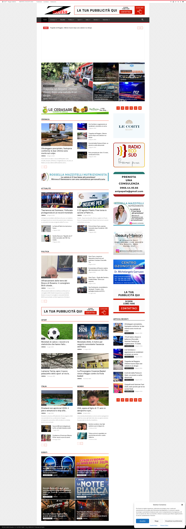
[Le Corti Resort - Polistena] (129, 125)
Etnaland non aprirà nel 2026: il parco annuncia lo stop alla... (55, 409)
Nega (156, 521)
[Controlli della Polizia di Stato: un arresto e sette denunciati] (82, 145)
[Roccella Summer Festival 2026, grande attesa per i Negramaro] (58, 510)
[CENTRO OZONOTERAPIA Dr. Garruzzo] (129, 272)
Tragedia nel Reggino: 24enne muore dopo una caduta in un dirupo (98, 135)
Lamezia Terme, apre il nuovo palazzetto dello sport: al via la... (55, 372)
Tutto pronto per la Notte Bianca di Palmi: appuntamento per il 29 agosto (91, 493)
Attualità (62, 20)
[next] (141, 28)
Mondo (96, 20)
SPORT (44, 320)
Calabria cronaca (49, 85)
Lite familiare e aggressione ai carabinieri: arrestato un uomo (134, 352)
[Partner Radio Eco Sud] (129, 155)
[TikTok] (176, 1)
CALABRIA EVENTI (47, 475)
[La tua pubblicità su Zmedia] (75, 311)
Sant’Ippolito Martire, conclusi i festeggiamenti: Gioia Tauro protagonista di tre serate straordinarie (92, 514)
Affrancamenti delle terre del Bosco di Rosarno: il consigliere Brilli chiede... (55, 283)
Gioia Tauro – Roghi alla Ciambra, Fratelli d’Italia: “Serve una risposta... (99, 279)
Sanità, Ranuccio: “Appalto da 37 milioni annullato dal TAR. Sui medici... (62, 238)
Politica (70, 20)
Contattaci (46, 1)
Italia (87, 20)
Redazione (53, 1)
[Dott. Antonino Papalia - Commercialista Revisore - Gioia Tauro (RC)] (129, 184)
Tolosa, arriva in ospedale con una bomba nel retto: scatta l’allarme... (97, 435)
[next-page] (45, 167)
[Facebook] (171, 1)
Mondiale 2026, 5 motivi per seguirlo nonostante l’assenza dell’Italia (90, 344)
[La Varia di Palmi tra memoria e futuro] (46, 228)
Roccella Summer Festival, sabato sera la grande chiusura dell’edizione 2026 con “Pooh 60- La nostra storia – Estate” (57, 491)
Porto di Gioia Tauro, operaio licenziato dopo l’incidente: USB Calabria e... (98, 228)
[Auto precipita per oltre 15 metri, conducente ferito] (106, 72)
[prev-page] (42, 167)
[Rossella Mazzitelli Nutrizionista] (75, 177)
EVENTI (44, 452)
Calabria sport (45, 368)
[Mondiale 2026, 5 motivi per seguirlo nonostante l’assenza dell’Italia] (93, 331)
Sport (79, 20)
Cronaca (52, 20)
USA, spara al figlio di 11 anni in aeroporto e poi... (91, 409)
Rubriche (105, 20)
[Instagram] (173, 1)
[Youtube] (183, 1)
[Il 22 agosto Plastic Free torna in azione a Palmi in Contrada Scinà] (93, 200)
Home (45, 20)
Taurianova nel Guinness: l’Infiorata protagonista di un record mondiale (57, 211)
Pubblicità (39, 1)
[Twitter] (178, 1)
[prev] (138, 28)
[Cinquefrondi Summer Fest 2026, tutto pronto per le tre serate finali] (92, 467)
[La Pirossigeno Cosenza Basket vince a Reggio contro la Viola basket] (93, 361)
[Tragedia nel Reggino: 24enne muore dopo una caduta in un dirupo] (67, 85)
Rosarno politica (46, 277)
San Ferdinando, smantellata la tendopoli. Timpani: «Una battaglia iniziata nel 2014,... (98, 289)
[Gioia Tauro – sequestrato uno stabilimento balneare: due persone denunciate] (106, 91)
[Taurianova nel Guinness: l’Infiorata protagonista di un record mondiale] (57, 200)
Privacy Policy (164, 525)
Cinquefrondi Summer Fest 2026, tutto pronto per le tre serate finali (92, 472)
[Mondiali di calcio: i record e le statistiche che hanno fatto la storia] (57, 331)
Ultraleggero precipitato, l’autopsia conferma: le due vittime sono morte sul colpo (56, 150)
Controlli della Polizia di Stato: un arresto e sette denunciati (68, 28)
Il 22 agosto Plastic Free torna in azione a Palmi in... (92, 211)
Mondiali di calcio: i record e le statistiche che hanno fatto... (55, 343)
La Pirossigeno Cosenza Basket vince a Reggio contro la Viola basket (91, 373)
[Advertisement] (93, 43)
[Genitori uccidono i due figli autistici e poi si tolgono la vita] (82, 426)
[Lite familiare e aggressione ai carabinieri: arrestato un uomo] (82, 126)
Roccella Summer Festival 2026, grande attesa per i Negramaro (55, 515)
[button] (182, 505)
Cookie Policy (153, 525)
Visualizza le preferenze (173, 521)
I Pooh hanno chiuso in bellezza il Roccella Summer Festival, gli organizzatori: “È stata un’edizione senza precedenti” (56, 470)
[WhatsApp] (181, 1)
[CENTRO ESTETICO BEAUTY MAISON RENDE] (129, 242)
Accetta (142, 521)
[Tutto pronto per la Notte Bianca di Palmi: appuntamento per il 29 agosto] (92, 488)
